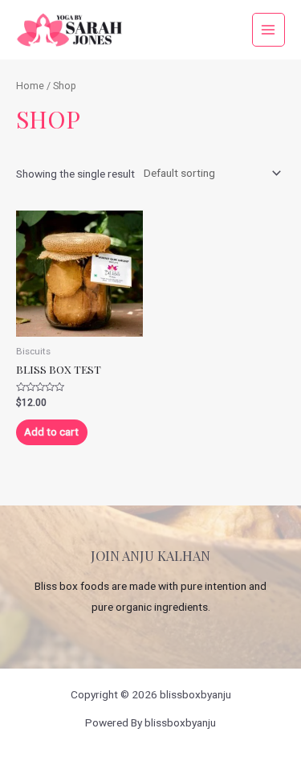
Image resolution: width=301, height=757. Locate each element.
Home (30, 86)
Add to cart (51, 431)
